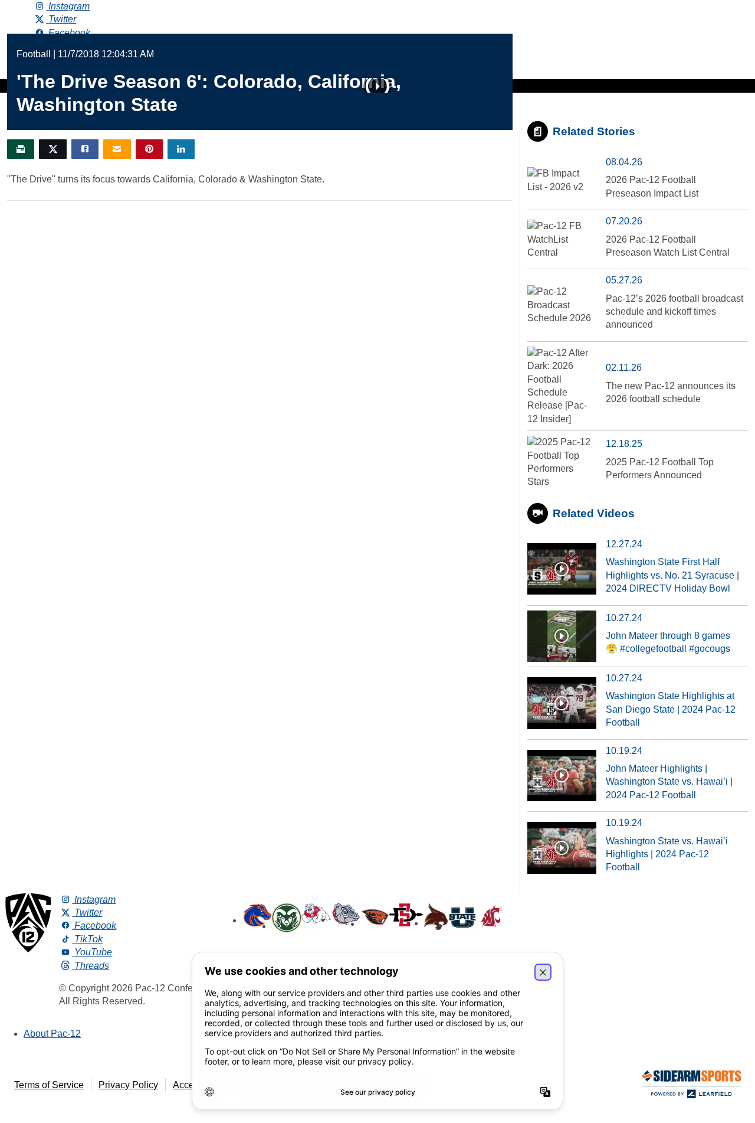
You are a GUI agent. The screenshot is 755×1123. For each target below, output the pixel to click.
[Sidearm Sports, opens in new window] (691, 1086)
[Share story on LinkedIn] (181, 149)
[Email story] (116, 149)
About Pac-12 (52, 1034)
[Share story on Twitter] (52, 149)
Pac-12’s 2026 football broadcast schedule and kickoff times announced (674, 311)
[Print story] (20, 149)
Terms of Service (49, 1085)
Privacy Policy (128, 1085)
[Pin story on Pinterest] (149, 149)
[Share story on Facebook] (85, 149)
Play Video (377, 86)
